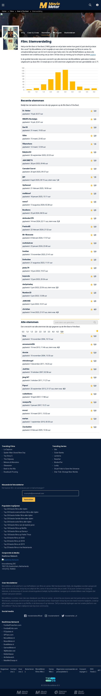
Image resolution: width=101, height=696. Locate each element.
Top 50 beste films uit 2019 (14, 544)
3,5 (49, 332)
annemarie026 (28, 344)
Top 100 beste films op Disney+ (16, 531)
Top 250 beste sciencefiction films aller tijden (21, 512)
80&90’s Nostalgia (29, 119)
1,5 (32, 332)
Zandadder (27, 427)
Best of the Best (23, 11)
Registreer (5, 669)
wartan (25, 419)
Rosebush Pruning (11, 472)
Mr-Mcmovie (27, 235)
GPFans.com (8, 635)
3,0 (44, 332)
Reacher (57, 459)
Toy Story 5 (8, 456)
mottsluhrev (27, 243)
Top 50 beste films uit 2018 (14, 541)
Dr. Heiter (26, 111)
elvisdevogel (27, 361)
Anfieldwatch (9, 657)
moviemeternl (53, 616)
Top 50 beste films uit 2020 (14, 538)
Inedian (25, 251)
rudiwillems (27, 394)
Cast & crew (33, 32)
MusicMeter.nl (9, 641)
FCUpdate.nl (8, 632)
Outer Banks (59, 453)
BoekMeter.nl (9, 644)
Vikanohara (27, 144)
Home (4, 11)
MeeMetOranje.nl (10, 660)
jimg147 (25, 377)
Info (23, 32)
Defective (26, 260)
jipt (23, 177)
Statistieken (69, 32)
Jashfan (25, 369)
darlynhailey (27, 284)
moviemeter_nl (71, 616)
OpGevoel (26, 185)
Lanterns (57, 456)
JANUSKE (26, 301)
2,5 (40, 332)
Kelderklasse (9, 654)
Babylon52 (26, 152)
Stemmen (46, 32)
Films (12, 11)
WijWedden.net (9, 651)
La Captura (8, 449)
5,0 (62, 332)
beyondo (26, 276)
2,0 (36, 332)
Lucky (56, 465)
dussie (25, 352)
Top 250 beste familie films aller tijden (18, 519)
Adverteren (29, 669)
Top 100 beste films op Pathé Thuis (17, 535)
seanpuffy (26, 402)
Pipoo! (25, 386)
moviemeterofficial (34, 616)
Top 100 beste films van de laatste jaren (19, 525)
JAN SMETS (27, 160)
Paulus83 (26, 226)
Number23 (26, 293)
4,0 (53, 332)
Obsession (8, 465)
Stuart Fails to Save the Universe (66, 469)
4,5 (57, 332)
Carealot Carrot (28, 169)
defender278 (28, 218)
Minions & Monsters (11, 462)
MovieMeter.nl (9, 638)
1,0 (27, 332)
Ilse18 (24, 127)
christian (26, 309)
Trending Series (59, 446)
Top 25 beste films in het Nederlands (18, 547)
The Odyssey (9, 459)
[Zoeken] (90, 5)
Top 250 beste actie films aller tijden (18, 522)
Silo (55, 449)
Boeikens (26, 210)
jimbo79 (25, 268)
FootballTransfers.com (12, 625)
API (99, 670)
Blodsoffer (58, 462)
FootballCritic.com (11, 628)
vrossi (25, 410)
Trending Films (8, 446)
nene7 (25, 202)
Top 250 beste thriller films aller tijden (18, 515)
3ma (24, 336)
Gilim (24, 135)
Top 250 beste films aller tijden (15, 509)
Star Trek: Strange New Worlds (66, 472)
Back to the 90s (10, 469)
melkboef (26, 193)
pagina (93, 55)
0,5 (23, 332)
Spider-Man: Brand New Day (14, 453)
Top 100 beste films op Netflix (15, 528)
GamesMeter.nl (10, 648)
